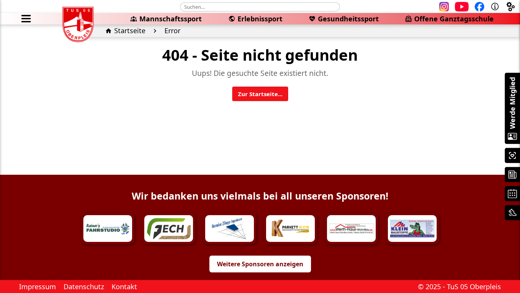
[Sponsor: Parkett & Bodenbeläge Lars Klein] (290, 228)
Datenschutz (84, 286)
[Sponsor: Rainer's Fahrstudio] (107, 228)
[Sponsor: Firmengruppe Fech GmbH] (168, 228)
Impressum (37, 286)
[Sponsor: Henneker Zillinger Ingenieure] (229, 228)
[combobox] (260, 6)
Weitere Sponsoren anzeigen (260, 264)
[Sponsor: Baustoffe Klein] (412, 228)
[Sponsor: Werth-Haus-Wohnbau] (351, 228)
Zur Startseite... (260, 94)
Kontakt (124, 286)
